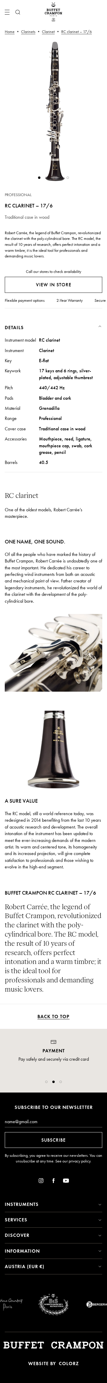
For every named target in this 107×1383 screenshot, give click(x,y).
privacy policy (79, 1161)
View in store (53, 284)
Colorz (69, 1363)
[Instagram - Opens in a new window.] (41, 1181)
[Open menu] (7, 12)
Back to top (53, 1016)
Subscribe (53, 1140)
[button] (46, 1082)
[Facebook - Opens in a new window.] (53, 1181)
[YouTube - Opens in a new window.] (66, 1181)
